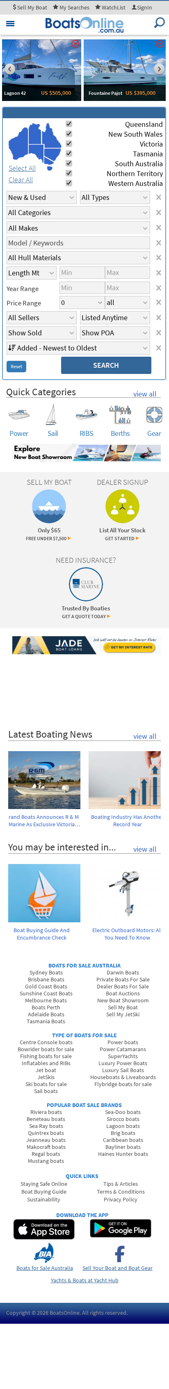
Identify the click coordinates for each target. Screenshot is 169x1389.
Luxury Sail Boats (123, 1070)
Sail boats (46, 1091)
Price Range (24, 303)
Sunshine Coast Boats (46, 993)
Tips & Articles (120, 1183)
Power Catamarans (123, 1049)
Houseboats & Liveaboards (123, 1077)
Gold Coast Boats (46, 986)
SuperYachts (123, 1056)
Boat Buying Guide (43, 1191)
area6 (49, 160)
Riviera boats (46, 1112)
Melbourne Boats (46, 1000)
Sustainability (43, 1199)
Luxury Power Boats (122, 1063)
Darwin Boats (123, 972)
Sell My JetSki (122, 1014)
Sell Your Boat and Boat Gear (117, 1268)
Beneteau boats (46, 1119)
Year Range (23, 288)
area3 (36, 153)
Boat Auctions (123, 993)
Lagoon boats (123, 1126)
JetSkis (46, 1077)
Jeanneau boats (46, 1140)
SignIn (144, 7)
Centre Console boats (46, 1042)
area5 (52, 155)
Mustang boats (46, 1160)
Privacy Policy (120, 1199)
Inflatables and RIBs (46, 1063)
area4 (51, 135)
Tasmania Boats (46, 1021)
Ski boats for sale (46, 1084)
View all (145, 394)
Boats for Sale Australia (44, 1268)
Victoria (151, 144)
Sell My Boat (123, 1007)
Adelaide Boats (46, 1014)
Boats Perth (46, 1007)
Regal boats (46, 1154)
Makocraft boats (46, 1147)
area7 (50, 168)
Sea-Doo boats (123, 1112)
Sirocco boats (123, 1119)
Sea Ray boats (46, 1126)
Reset (16, 366)
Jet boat (46, 1070)
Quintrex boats (46, 1133)
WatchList (114, 7)
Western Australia (135, 183)
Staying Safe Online (44, 1183)
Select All (22, 168)
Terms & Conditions (121, 1191)
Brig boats (123, 1133)
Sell (31, 7)
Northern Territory (135, 173)
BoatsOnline (65, 1312)
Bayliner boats (123, 1147)
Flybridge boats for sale (123, 1084)
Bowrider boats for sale (46, 1049)
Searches (74, 7)
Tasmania (148, 154)
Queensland (144, 124)
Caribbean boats (123, 1140)
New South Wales (135, 134)
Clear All (21, 179)
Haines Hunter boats (123, 1154)
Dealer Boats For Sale (123, 986)
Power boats (122, 1042)
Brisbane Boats (46, 979)
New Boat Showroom (123, 1000)
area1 (18, 143)
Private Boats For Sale (123, 979)
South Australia (139, 163)
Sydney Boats (46, 972)
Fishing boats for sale (46, 1056)
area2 (35, 133)
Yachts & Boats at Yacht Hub (85, 1280)
